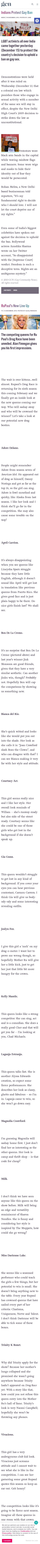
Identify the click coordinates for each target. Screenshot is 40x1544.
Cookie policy (25, 1531)
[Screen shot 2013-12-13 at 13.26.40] (20, 322)
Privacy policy (6, 1533)
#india (15, 290)
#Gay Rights (7, 290)
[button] (37, 21)
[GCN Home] (6, 4)
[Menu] (37, 4)
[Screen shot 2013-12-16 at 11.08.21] (20, 29)
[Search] (32, 4)
